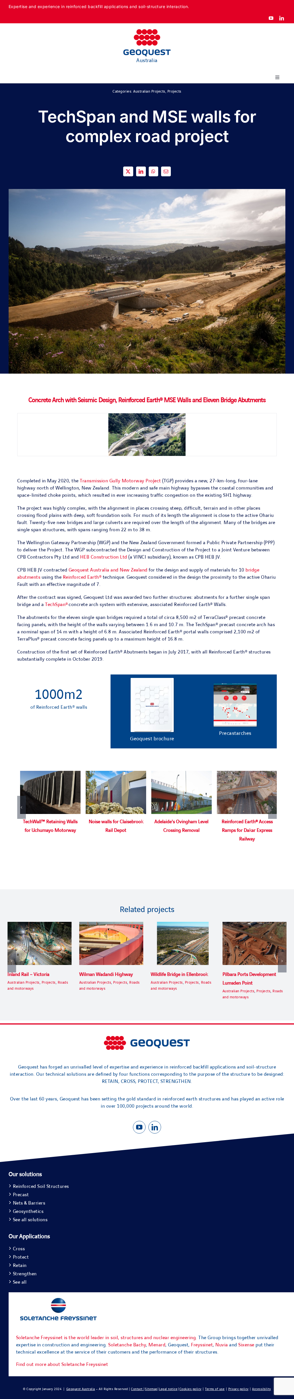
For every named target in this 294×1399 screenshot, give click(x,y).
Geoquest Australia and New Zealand (108, 570)
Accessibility (261, 1389)
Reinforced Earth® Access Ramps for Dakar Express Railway (247, 830)
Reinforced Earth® (82, 577)
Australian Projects (149, 91)
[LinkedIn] (141, 171)
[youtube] (271, 18)
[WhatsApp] (153, 171)
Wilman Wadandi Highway (106, 974)
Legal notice (168, 1389)
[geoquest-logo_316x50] (147, 1038)
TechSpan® (56, 604)
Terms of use (215, 1389)
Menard (156, 1345)
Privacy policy (238, 1389)
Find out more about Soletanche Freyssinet (62, 1364)
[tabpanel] (147, 813)
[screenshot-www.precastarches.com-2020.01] (235, 686)
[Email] (166, 171)
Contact (137, 1389)
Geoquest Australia (80, 1389)
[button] (21, 807)
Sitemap (151, 1389)
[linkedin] (281, 18)
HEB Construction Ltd (103, 557)
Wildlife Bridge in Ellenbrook (179, 974)
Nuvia (221, 1345)
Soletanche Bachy (127, 1345)
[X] (128, 171)
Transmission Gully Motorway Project (120, 481)
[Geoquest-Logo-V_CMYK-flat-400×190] (147, 31)
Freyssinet (202, 1345)
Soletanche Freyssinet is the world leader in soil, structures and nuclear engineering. (106, 1338)
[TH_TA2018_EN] (152, 680)
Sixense (246, 1345)
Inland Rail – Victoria (28, 974)
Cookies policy (190, 1389)
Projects (174, 91)
